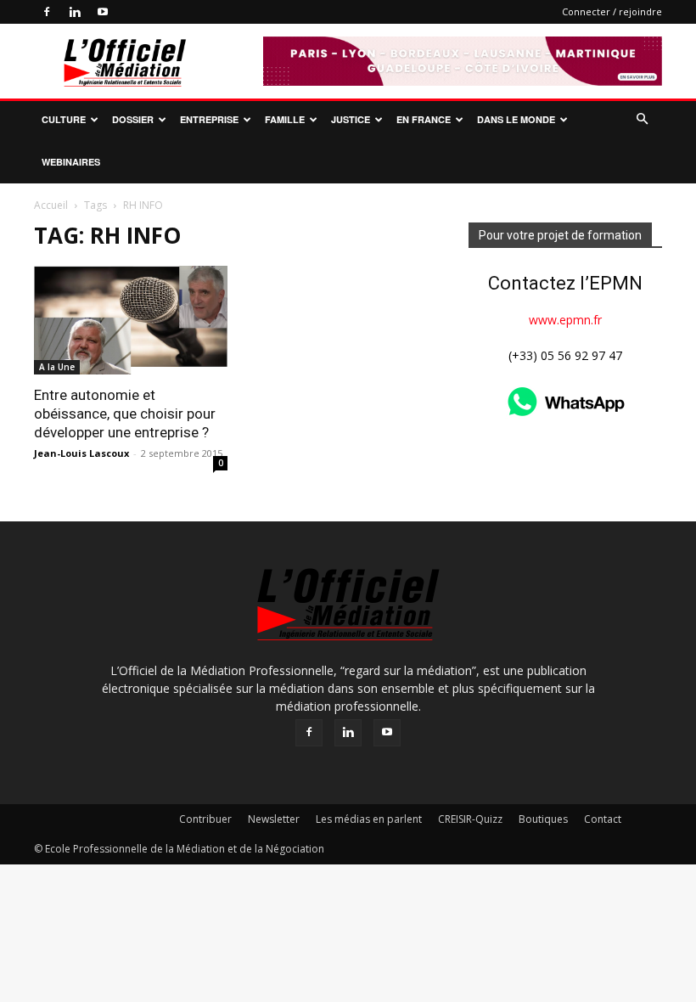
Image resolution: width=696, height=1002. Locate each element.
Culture (64, 119)
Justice (350, 119)
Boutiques (543, 819)
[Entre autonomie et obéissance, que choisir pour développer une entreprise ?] (130, 320)
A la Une (57, 367)
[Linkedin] (74, 12)
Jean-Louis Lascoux (81, 453)
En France (423, 119)
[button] (641, 119)
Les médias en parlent (369, 819)
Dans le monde (516, 119)
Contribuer (205, 819)
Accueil (51, 205)
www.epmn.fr (565, 320)
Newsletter (274, 819)
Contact (602, 819)
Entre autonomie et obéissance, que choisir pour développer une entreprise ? (125, 413)
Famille (285, 119)
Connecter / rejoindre (612, 11)
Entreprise (209, 119)
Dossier (133, 119)
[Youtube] (102, 12)
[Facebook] (46, 12)
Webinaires (71, 161)
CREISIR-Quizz (470, 819)
